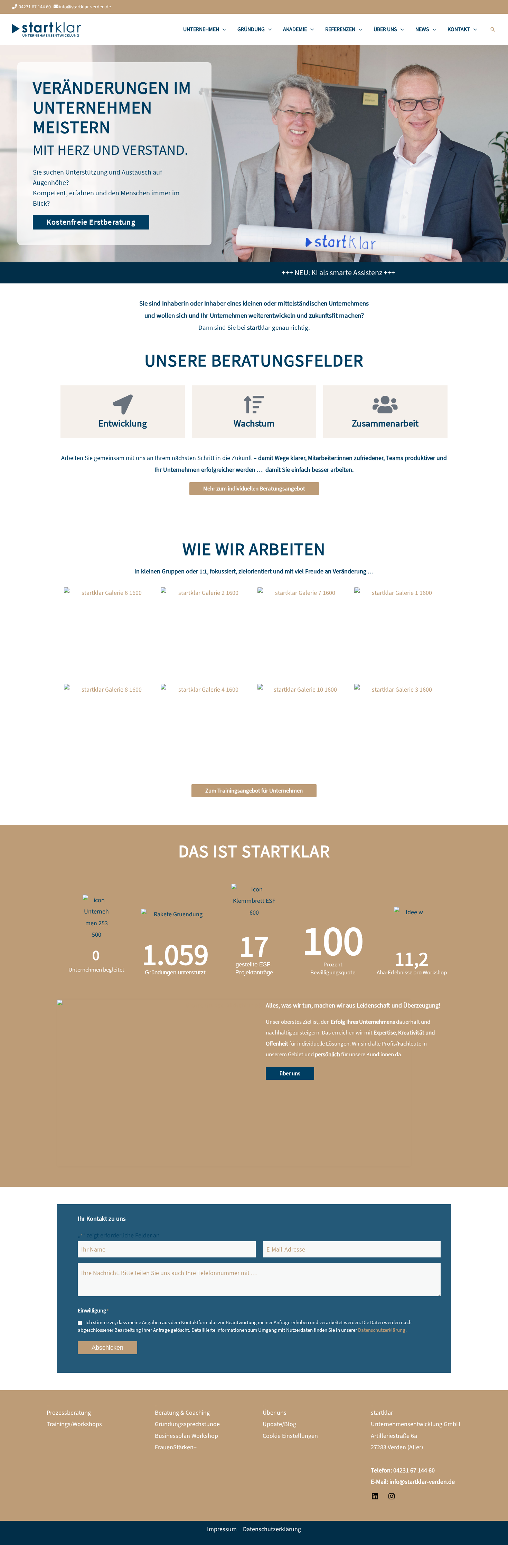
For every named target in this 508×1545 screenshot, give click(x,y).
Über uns (274, 1412)
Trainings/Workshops (74, 1424)
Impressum (222, 1529)
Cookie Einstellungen (290, 1436)
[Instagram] (391, 1498)
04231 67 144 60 (35, 6)
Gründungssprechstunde (187, 1424)
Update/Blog (279, 1424)
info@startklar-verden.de (85, 6)
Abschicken (107, 1347)
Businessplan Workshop (186, 1436)
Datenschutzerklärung (381, 1330)
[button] (222, 29)
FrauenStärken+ (176, 1447)
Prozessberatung (69, 1412)
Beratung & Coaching (182, 1412)
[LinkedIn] (375, 1498)
